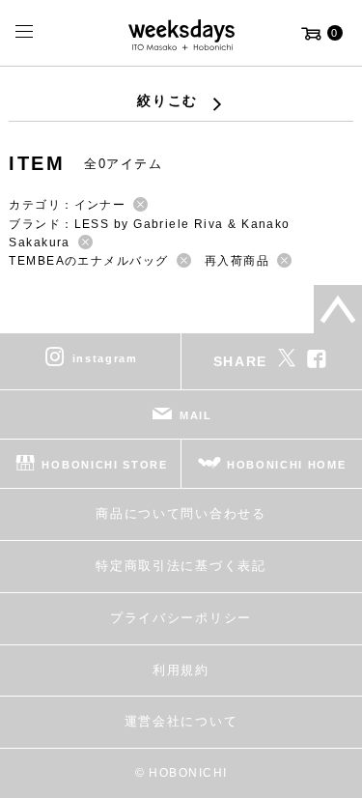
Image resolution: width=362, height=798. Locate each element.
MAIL (196, 415)
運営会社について (181, 721)
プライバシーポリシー (181, 618)
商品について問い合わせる (180, 513)
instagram (105, 358)
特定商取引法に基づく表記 (180, 565)
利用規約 (181, 670)
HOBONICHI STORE (104, 464)
